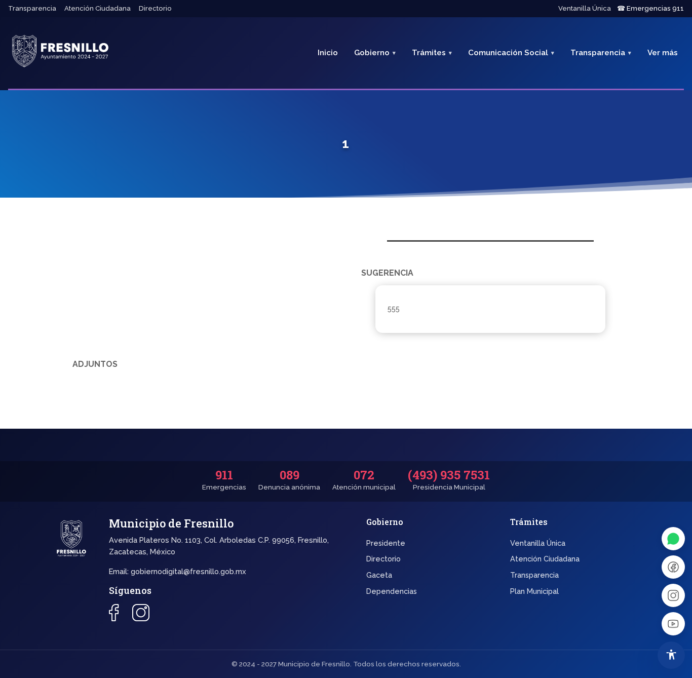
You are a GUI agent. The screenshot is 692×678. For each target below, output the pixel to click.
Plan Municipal (534, 591)
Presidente (385, 543)
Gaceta (379, 575)
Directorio (155, 8)
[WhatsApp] (673, 538)
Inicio (328, 52)
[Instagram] (673, 595)
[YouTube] (673, 623)
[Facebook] (673, 567)
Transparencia (32, 8)
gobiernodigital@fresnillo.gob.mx (188, 571)
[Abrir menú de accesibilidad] (671, 655)
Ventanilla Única (584, 8)
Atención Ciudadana (97, 8)
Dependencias (391, 591)
